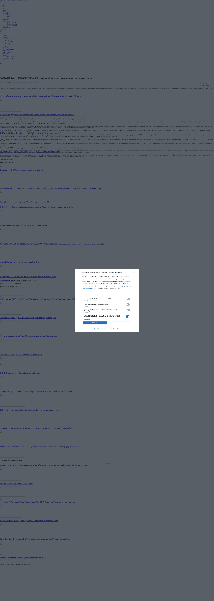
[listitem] (107, 295)
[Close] (136, 272)
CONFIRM (95, 322)
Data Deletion (97, 328)
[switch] (128, 299)
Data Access (107, 328)
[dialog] (107, 300)
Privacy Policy (116, 328)
